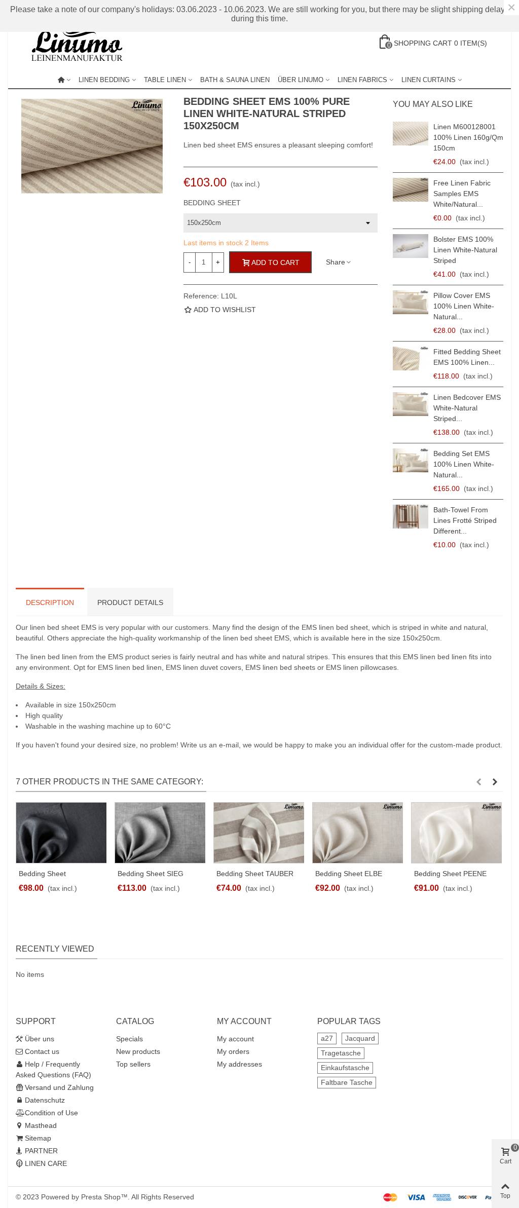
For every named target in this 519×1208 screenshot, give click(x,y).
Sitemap (38, 1138)
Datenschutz (45, 1100)
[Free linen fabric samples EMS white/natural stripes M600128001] (410, 190)
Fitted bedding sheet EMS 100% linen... (467, 357)
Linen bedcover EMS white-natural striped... (467, 408)
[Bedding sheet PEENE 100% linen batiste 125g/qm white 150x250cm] (456, 832)
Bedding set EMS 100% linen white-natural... (463, 464)
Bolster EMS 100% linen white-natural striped (465, 250)
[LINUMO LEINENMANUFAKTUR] (81, 43)
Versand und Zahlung (59, 1087)
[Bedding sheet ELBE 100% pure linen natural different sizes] (357, 832)
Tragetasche (341, 1053)
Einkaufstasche (345, 1068)
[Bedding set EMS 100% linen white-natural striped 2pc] (410, 460)
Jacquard (360, 1038)
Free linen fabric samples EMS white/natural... (462, 193)
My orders (233, 1051)
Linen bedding (104, 80)
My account (235, 1039)
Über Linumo (300, 80)
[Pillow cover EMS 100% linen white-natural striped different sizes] (410, 302)
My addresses (239, 1064)
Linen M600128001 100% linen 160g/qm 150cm (468, 137)
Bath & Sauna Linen (235, 80)
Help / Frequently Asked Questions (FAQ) (53, 1069)
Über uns (39, 1039)
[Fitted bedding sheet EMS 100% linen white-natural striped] (410, 358)
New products (138, 1051)
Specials (129, 1039)
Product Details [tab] (130, 602)
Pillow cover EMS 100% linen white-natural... (463, 306)
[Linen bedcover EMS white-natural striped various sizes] (410, 404)
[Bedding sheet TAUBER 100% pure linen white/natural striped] (258, 832)
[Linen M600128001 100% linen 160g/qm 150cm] (410, 133)
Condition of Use (51, 1113)
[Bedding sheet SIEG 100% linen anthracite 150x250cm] (160, 832)
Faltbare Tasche (347, 1082)
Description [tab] (50, 602)
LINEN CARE (46, 1163)
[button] (478, 781)
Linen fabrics (362, 80)
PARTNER (41, 1151)
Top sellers (133, 1064)
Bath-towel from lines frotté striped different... (465, 520)
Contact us (42, 1051)
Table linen (165, 80)
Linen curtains (428, 80)
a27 (327, 1038)
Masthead (41, 1125)
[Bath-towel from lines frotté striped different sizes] (410, 516)
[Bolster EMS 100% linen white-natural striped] (410, 246)
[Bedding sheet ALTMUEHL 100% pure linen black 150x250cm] (61, 832)
